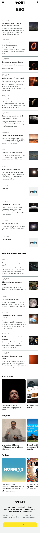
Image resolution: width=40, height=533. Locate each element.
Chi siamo (11, 507)
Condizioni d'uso (30, 509)
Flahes (6, 415)
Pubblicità (21, 507)
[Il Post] (20, 2)
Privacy (30, 507)
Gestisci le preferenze (13, 509)
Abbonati (20, 525)
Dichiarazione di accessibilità (20, 511)
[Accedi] (37, 2)
